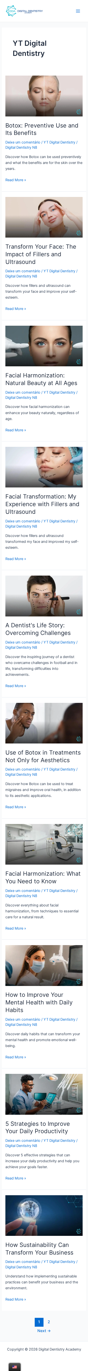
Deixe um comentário (22, 142)
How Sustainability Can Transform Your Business (39, 1248)
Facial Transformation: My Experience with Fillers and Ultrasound (42, 504)
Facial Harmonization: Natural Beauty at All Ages (41, 379)
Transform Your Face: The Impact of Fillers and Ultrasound (40, 254)
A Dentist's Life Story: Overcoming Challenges (38, 629)
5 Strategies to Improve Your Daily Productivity (37, 1127)
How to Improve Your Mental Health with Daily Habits (39, 1002)
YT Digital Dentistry (59, 142)
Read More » (15, 179)
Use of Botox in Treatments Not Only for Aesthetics (43, 756)
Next (44, 1330)
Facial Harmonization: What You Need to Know (43, 877)
